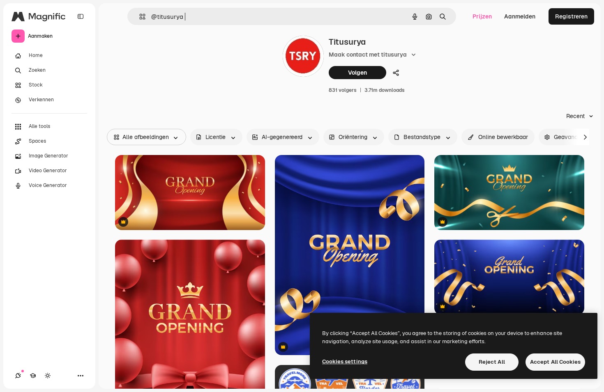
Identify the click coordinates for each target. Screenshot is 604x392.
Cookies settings (344, 361)
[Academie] (32, 375)
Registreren (571, 16)
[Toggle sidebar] (80, 16)
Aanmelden (519, 16)
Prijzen (482, 16)
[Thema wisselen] (47, 375)
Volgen (357, 72)
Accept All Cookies (555, 361)
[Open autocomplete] (139, 17)
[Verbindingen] (18, 375)
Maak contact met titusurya (368, 54)
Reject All (492, 361)
